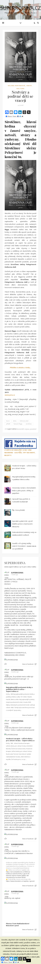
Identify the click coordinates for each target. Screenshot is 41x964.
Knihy (29, 86)
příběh (8, 424)
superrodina (11, 429)
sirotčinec (29, 424)
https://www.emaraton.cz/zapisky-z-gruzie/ (20, 881)
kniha (14, 421)
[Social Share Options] (36, 664)
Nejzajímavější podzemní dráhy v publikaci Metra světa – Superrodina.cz (19, 689)
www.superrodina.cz (12, 567)
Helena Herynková (16, 86)
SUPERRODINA (14, 563)
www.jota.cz (10, 395)
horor (8, 421)
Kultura (20, 89)
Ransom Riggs (18, 424)
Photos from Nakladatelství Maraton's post (17, 925)
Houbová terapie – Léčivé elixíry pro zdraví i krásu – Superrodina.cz (20, 740)
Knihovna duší (24, 421)
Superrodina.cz (20, 7)
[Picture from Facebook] (12, 913)
